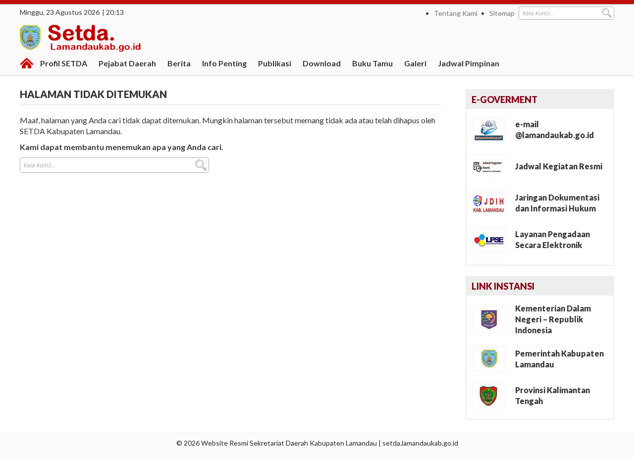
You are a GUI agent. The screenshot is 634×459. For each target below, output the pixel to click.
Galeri (415, 63)
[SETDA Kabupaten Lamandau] (82, 40)
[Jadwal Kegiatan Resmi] (493, 165)
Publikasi (274, 63)
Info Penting (224, 63)
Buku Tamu (372, 63)
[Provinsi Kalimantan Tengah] (493, 395)
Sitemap (502, 13)
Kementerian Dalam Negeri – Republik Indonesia (553, 319)
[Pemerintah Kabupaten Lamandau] (493, 358)
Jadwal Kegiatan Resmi (558, 166)
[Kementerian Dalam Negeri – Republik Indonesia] (493, 318)
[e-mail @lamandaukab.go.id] (493, 129)
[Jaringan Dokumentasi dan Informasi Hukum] (493, 202)
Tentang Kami (455, 13)
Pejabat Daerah (127, 63)
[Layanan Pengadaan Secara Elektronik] (493, 239)
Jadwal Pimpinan (468, 63)
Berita (179, 63)
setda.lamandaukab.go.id (420, 443)
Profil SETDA (63, 63)
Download (322, 63)
